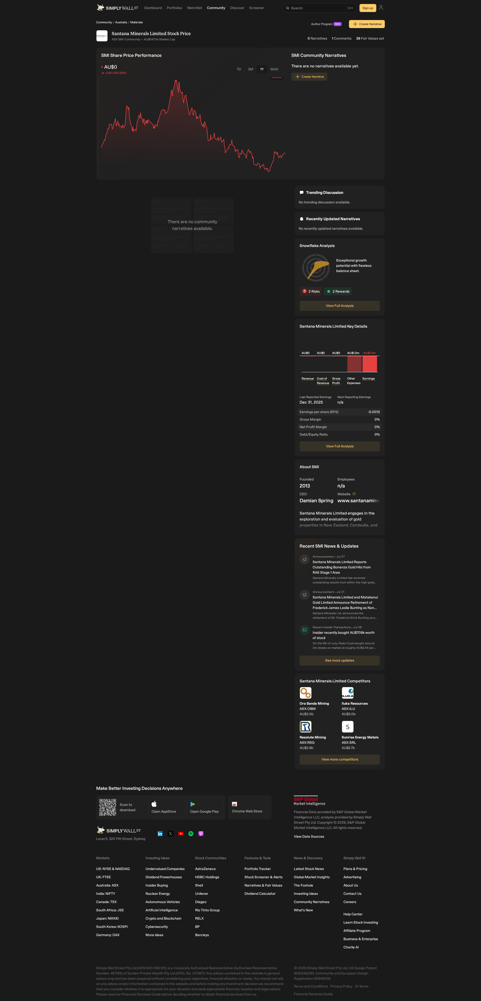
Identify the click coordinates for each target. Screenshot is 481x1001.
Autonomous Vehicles (163, 902)
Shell (199, 885)
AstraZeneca (205, 869)
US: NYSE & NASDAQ (113, 869)
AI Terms (362, 986)
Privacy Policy (341, 986)
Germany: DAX (107, 935)
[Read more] (340, 520)
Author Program (325, 24)
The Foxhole (303, 885)
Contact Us (352, 894)
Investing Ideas (306, 894)
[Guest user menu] (381, 8)
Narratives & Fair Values (263, 885)
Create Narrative (370, 24)
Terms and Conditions (311, 986)
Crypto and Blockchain (163, 918)
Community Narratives (311, 902)
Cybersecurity (157, 927)
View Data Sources (309, 836)
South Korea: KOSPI (112, 927)
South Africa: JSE (110, 910)
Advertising (352, 877)
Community (104, 22)
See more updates (339, 660)
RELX (199, 918)
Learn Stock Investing (360, 922)
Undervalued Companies (165, 869)
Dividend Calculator (260, 894)
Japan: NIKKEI (107, 918)
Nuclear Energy (158, 894)
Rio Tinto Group (207, 910)
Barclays (202, 935)
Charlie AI (351, 947)
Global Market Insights (312, 877)
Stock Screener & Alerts (264, 877)
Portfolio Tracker (258, 869)
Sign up (368, 8)
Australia (121, 22)
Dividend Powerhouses (164, 877)
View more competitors (339, 759)
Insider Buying (157, 885)
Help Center (353, 914)
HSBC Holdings (207, 877)
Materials (136, 22)
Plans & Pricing (355, 869)
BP (197, 927)
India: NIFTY (105, 894)
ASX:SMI (118, 39)
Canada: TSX (106, 902)
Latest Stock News (309, 869)
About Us (350, 885)
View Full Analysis (340, 306)
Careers (349, 902)
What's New (303, 910)
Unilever (201, 894)
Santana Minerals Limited (139, 33)
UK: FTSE (103, 877)
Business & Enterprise (360, 939)
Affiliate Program (356, 931)
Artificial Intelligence (162, 910)
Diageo (200, 902)
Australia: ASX (107, 885)
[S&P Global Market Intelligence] (309, 801)
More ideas (154, 935)
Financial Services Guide (313, 994)
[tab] (239, 69)
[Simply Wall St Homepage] (117, 8)
